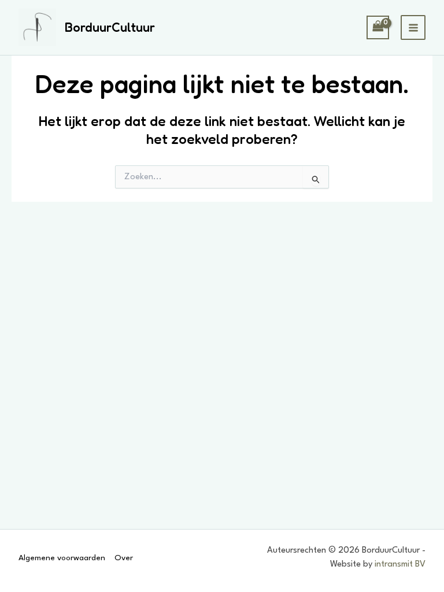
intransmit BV (400, 564)
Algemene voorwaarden (61, 558)
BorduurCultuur (110, 27)
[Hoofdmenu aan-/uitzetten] (413, 27)
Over (123, 558)
